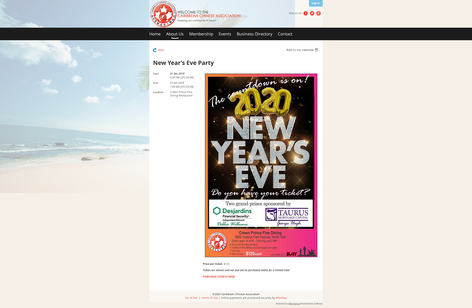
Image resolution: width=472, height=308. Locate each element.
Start (156, 73)
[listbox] (302, 50)
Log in (316, 3)
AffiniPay (281, 298)
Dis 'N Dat (191, 298)
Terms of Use (210, 298)
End (155, 83)
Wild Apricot (294, 303)
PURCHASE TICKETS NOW (219, 276)
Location (158, 92)
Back (161, 50)
